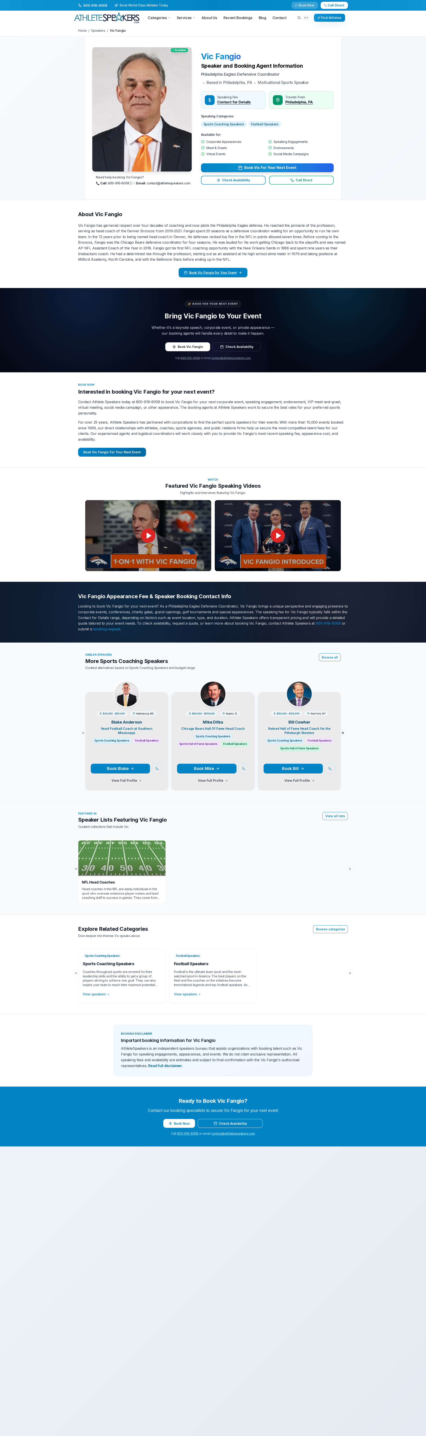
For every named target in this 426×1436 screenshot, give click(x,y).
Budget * (221, 714)
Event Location (142, 714)
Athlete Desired (227, 732)
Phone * (137, 696)
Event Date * (140, 732)
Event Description (144, 749)
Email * (220, 679)
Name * (137, 679)
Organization (225, 696)
